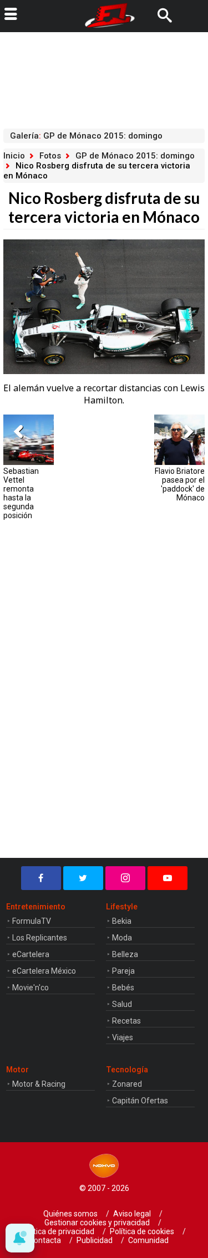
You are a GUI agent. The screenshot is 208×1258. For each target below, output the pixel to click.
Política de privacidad (57, 1231)
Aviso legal (132, 1213)
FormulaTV (31, 921)
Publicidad (95, 1240)
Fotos (50, 156)
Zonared (127, 1084)
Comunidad (148, 1240)
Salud (122, 1004)
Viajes (122, 1037)
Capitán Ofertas (140, 1100)
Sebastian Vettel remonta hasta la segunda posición (21, 493)
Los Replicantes (39, 937)
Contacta (45, 1240)
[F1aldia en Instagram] (125, 878)
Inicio (14, 156)
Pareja (123, 970)
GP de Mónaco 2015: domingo (135, 156)
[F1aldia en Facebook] (41, 878)
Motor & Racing (38, 1084)
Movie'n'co (30, 987)
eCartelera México (44, 970)
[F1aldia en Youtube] (167, 878)
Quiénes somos (70, 1213)
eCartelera (30, 954)
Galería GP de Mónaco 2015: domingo (86, 136)
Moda (122, 937)
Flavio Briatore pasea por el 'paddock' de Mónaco (180, 484)
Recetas (126, 1020)
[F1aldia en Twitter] (83, 878)
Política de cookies (142, 1231)
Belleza (125, 954)
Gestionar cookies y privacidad (97, 1222)
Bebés (123, 987)
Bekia (121, 921)
